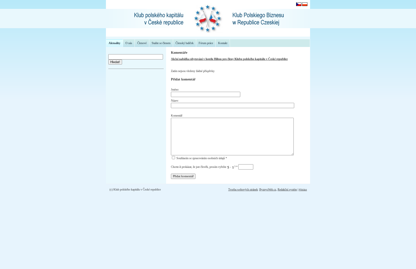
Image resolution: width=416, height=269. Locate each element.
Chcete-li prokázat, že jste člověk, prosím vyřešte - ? (204, 167)
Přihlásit (303, 189)
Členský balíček (185, 43)
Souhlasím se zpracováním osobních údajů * (201, 158)
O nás (128, 43)
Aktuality (114, 43)
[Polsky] (304, 5)
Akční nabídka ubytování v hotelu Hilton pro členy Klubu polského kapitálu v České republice (229, 59)
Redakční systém (287, 189)
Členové (142, 43)
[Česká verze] (298, 5)
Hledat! (115, 62)
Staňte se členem (161, 43)
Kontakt (222, 43)
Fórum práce (206, 43)
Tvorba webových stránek (243, 189)
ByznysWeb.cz (267, 189)
